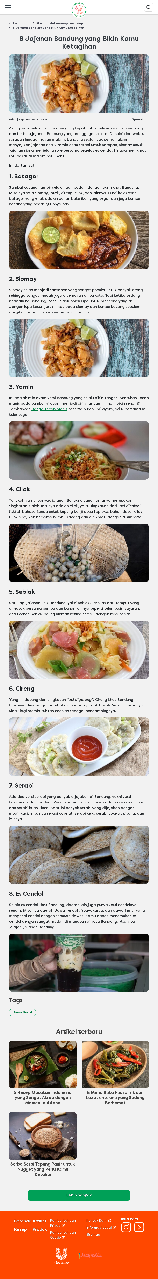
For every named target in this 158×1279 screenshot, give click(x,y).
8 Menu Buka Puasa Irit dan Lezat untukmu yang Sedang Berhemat (115, 1097)
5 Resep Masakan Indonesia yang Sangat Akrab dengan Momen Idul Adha (43, 1097)
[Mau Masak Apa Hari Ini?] (148, 7)
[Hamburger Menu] (8, 7)
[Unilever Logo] (62, 1263)
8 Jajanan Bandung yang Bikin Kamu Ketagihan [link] (48, 28)
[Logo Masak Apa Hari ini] (79, 18)
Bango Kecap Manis (49, 409)
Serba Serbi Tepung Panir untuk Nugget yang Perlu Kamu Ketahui (42, 1169)
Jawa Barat (23, 1012)
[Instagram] (126, 1231)
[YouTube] (139, 1231)
